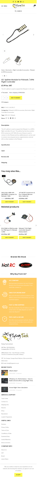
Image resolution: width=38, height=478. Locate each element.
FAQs (2, 411)
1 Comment (19, 373)
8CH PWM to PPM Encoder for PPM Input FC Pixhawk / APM (9, 230)
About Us (4, 450)
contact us (18, 287)
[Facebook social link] (13, 1)
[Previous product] (2, 76)
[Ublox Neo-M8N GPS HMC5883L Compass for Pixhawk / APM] (9, 182)
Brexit (3, 456)
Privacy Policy (5, 427)
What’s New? (13, 371)
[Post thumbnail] (4, 372)
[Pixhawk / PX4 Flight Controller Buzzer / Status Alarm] (27, 218)
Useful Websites (6, 439)
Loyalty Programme (6, 417)
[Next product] (7, 76)
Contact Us (4, 401)
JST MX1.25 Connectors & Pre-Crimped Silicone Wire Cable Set (27, 194)
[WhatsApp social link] (23, 1)
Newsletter (4, 414)
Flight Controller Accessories (21, 70)
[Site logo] (18, 6)
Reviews (3, 424)
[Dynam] (26, 265)
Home (3, 70)
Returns (3, 407)
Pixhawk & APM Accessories (16, 110)
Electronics (9, 70)
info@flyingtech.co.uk (13, 363)
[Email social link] (18, 1)
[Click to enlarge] (5, 51)
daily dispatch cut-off (24, 309)
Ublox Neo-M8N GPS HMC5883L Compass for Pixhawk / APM (9, 194)
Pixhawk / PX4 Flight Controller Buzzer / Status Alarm (25, 230)
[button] (3, 35)
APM (6, 115)
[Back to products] (4, 76)
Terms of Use (5, 430)
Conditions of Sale (6, 433)
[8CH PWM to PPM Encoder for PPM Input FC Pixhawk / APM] (9, 218)
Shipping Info (5, 404)
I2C (9, 115)
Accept (18, 474)
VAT (2, 453)
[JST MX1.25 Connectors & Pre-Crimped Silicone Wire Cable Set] (27, 182)
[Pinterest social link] (21, 1)
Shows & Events (5, 442)
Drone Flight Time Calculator (18, 387)
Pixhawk (13, 115)
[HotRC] (9, 265)
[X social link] (15, 1)
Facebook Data (5, 436)
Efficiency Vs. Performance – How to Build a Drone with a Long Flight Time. (21, 380)
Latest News (4, 459)
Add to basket (15, 97)
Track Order (4, 398)
